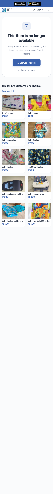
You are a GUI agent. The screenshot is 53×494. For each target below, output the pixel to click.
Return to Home (28, 70)
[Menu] (48, 10)
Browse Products (28, 63)
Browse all (7, 91)
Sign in (40, 10)
